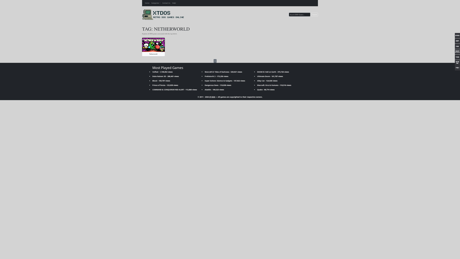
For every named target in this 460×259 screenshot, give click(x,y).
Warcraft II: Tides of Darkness (217, 72)
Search (314, 14)
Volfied (155, 72)
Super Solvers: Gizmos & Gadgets (218, 81)
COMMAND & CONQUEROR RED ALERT (168, 89)
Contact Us (166, 3)
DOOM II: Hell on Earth (266, 72)
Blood (154, 81)
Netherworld (153, 54)
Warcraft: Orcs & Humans (267, 85)
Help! (174, 3)
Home (147, 3)
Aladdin (208, 89)
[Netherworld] (153, 45)
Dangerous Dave (211, 85)
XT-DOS (212, 97)
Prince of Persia (158, 85)
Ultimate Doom (263, 76)
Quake (260, 89)
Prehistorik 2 (210, 76)
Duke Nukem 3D (159, 76)
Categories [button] (155, 3)
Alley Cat (260, 81)
